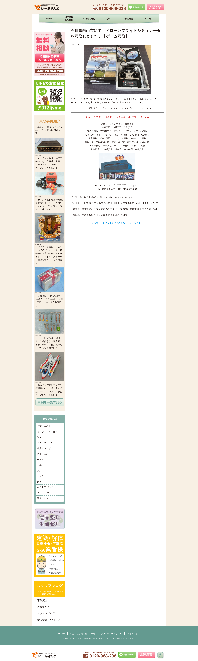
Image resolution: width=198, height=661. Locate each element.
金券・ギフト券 (45, 443)
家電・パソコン (45, 498)
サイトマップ (133, 633)
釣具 (39, 470)
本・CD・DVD (44, 493)
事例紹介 (42, 600)
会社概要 (129, 18)
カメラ (40, 476)
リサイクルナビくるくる (112, 223)
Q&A (109, 18)
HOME (49, 18)
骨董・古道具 (44, 426)
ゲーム (40, 459)
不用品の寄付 (89, 18)
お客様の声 (43, 607)
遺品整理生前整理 (69, 18)
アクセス (149, 18)
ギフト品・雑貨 (45, 487)
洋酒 (39, 437)
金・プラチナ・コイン (48, 432)
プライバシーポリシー (111, 633)
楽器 (39, 482)
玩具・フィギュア (46, 448)
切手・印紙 (42, 454)
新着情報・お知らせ (48, 620)
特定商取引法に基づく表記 (82, 633)
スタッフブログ (46, 613)
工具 (39, 465)
